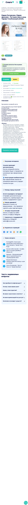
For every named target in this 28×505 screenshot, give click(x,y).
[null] (4, 232)
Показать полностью (10, 150)
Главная (3, 7)
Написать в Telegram (10, 219)
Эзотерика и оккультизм (14, 7)
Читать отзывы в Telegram (11, 214)
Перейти (18, 92)
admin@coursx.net (9, 221)
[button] (26, 503)
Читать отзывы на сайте (11, 212)
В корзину (6, 79)
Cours (9, 2)
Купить (15, 79)
